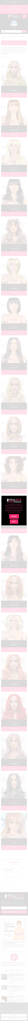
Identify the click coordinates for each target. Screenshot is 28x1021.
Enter (14, 516)
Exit (14, 521)
